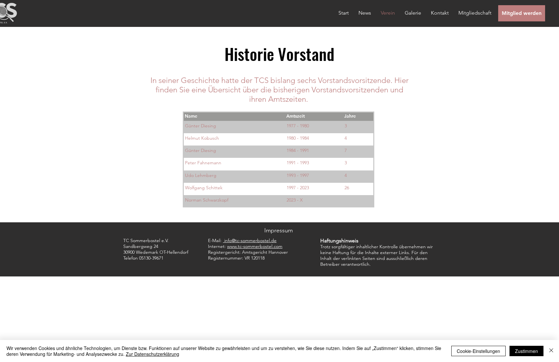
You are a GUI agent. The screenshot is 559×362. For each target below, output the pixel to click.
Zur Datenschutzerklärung (152, 354)
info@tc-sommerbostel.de (250, 240)
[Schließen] (551, 351)
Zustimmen (526, 351)
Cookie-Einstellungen (478, 351)
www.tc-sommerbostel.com (254, 246)
